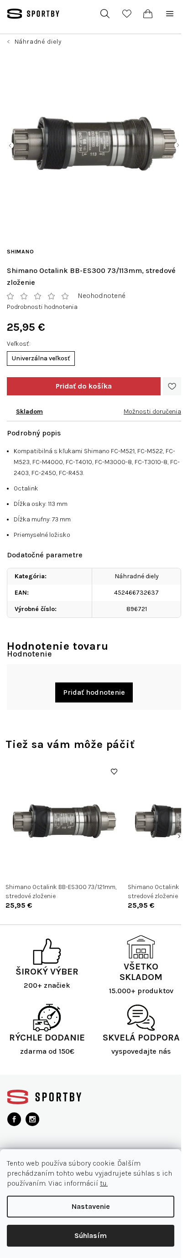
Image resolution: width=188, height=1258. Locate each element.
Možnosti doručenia (152, 411)
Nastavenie (91, 1206)
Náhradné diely (137, 576)
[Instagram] (32, 1119)
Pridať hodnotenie (94, 692)
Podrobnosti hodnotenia (42, 307)
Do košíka (84, 386)
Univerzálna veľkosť (41, 358)
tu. (104, 1183)
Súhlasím (90, 1235)
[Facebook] (14, 1119)
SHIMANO (20, 251)
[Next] (179, 836)
